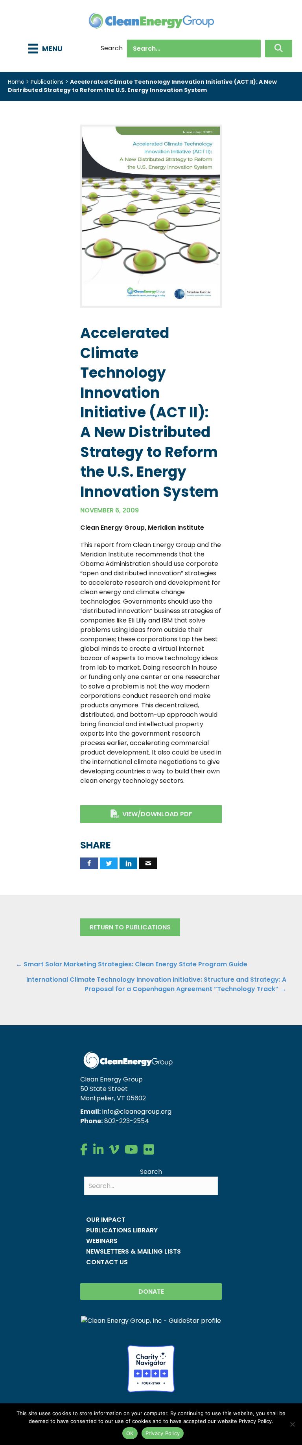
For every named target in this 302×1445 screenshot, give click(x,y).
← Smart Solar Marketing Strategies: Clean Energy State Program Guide (131, 964)
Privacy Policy (162, 1433)
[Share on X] (109, 863)
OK (130, 1433)
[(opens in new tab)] (151, 215)
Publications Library (122, 1230)
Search (112, 48)
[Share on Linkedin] (128, 863)
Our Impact (105, 1219)
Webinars (102, 1240)
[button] (278, 48)
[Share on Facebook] (89, 863)
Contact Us (107, 1262)
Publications (47, 82)
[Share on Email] (148, 863)
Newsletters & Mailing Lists (133, 1251)
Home (16, 82)
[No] (292, 1424)
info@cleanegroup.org (136, 1111)
